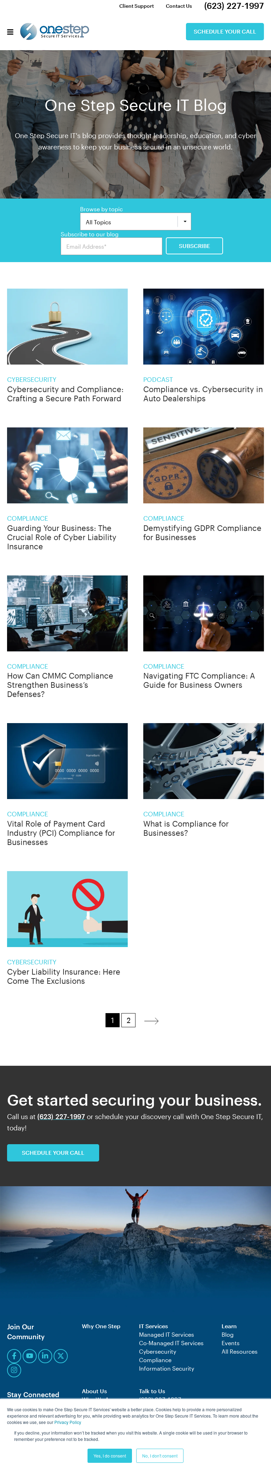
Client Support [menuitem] (136, 6)
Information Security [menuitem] (166, 1368)
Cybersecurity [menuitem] (157, 1351)
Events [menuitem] (231, 1343)
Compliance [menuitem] (155, 1359)
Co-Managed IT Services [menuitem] (171, 1343)
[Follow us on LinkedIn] (45, 1356)
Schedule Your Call (225, 31)
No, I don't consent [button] (159, 1456)
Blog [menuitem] (228, 1334)
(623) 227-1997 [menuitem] (234, 5)
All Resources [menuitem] (240, 1351)
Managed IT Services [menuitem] (166, 1334)
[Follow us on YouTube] (30, 1356)
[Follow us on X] (61, 1356)
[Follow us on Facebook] (14, 1356)
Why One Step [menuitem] (101, 1326)
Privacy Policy (67, 1422)
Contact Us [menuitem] (179, 6)
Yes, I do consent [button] (110, 1456)
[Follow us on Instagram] (14, 1370)
